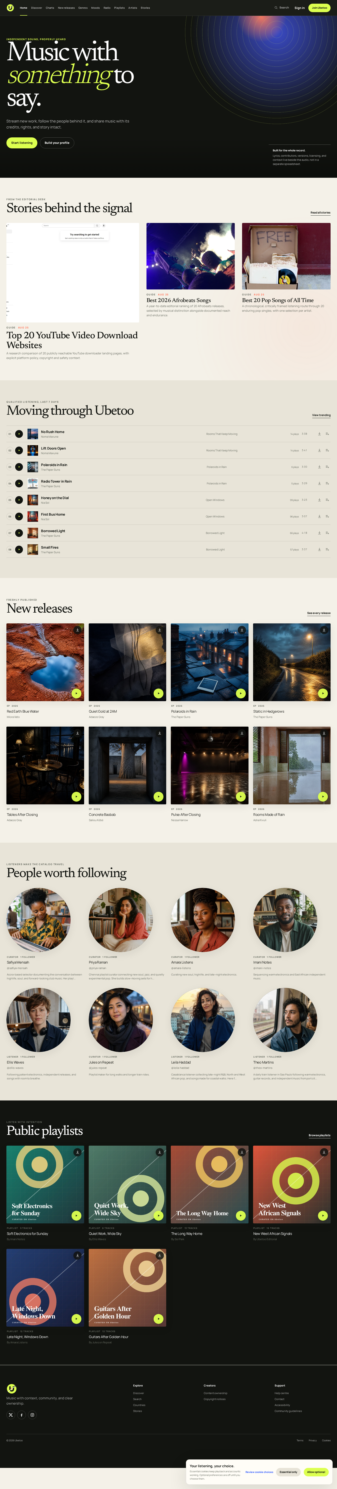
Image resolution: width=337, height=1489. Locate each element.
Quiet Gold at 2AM (103, 711)
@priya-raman (97, 968)
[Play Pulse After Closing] (241, 796)
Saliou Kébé (96, 820)
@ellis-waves (15, 1068)
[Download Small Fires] (319, 549)
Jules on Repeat (101, 1062)
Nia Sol (45, 502)
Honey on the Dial (55, 498)
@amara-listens (181, 968)
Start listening (22, 143)
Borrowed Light (53, 531)
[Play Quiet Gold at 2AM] (158, 693)
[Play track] (19, 434)
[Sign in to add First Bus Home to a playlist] (327, 516)
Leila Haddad (181, 1062)
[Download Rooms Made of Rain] (324, 733)
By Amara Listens (17, 1343)
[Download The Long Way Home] (242, 1152)
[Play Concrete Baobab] (158, 796)
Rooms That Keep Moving (222, 434)
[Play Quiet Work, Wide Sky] (158, 1216)
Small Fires (49, 547)
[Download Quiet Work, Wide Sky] (160, 1152)
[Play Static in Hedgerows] (323, 693)
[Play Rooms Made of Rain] (323, 796)
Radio (107, 7)
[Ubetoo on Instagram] (32, 1415)
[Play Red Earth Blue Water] (76, 693)
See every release (319, 613)
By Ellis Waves (97, 1239)
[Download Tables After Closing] (77, 733)
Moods (95, 7)
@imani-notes (262, 968)
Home (23, 7)
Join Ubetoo (319, 7)
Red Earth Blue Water (23, 711)
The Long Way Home (186, 1233)
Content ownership (215, 1393)
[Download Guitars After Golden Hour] (160, 1255)
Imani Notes (262, 962)
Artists (132, 7)
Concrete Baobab (102, 814)
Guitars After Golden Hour (108, 1336)
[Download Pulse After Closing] (242, 733)
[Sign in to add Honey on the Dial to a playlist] (327, 500)
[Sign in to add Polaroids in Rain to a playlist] (327, 467)
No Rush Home (52, 432)
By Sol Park (177, 1239)
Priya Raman (98, 962)
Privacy (313, 1440)
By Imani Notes (16, 1239)
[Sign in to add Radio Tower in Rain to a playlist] (327, 483)
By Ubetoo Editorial (265, 1239)
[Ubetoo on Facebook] (21, 1415)
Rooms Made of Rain (269, 814)
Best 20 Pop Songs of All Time (278, 301)
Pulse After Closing (186, 814)
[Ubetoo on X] (10, 1415)
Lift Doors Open (53, 448)
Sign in (300, 8)
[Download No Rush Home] (319, 434)
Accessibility (282, 1405)
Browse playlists (320, 1135)
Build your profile (57, 143)
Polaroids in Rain (54, 465)
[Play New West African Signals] (323, 1216)
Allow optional (316, 1472)
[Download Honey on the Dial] (319, 500)
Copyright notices (215, 1399)
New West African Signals (272, 1233)
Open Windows (215, 500)
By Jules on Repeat (100, 1343)
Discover (36, 7)
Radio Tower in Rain (56, 481)
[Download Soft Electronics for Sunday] (77, 1152)
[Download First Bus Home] (319, 516)
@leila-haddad (180, 1068)
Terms (300, 1440)
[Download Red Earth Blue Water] (77, 630)
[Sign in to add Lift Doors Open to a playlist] (327, 450)
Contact (279, 1399)
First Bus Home (53, 514)
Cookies (326, 1440)
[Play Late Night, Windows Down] (76, 1319)
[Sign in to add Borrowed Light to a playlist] (327, 533)
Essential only (288, 1472)
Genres (83, 7)
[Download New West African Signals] (324, 1152)
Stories (145, 7)
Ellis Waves (15, 1062)
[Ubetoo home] (10, 8)
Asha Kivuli (259, 820)
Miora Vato (13, 717)
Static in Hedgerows (268, 711)
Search (137, 1399)
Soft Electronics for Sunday (27, 1233)
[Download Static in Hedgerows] (324, 630)
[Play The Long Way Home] (241, 1216)
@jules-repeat (98, 1068)
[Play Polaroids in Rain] (241, 693)
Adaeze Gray (96, 717)
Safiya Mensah (18, 962)
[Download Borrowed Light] (319, 533)
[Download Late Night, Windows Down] (77, 1255)
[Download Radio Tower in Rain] (319, 483)
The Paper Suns (50, 469)
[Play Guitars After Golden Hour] (158, 1319)
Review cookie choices (259, 1472)
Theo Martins (263, 1062)
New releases (66, 7)
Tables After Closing (22, 814)
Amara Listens (182, 962)
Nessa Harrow (179, 820)
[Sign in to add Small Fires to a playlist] (327, 549)
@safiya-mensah (17, 968)
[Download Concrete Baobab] (160, 733)
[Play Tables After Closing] (76, 796)
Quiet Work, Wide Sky (105, 1233)
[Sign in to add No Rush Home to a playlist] (327, 434)
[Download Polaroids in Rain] (319, 467)
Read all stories (321, 212)
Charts (50, 7)
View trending (321, 415)
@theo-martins (262, 1068)
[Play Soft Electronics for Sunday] (76, 1216)
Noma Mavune (49, 436)
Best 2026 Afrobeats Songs (178, 301)
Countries (139, 1405)
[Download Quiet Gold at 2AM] (160, 630)
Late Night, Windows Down (27, 1336)
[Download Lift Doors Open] (319, 450)
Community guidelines (288, 1411)
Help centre (282, 1393)
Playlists (119, 7)
